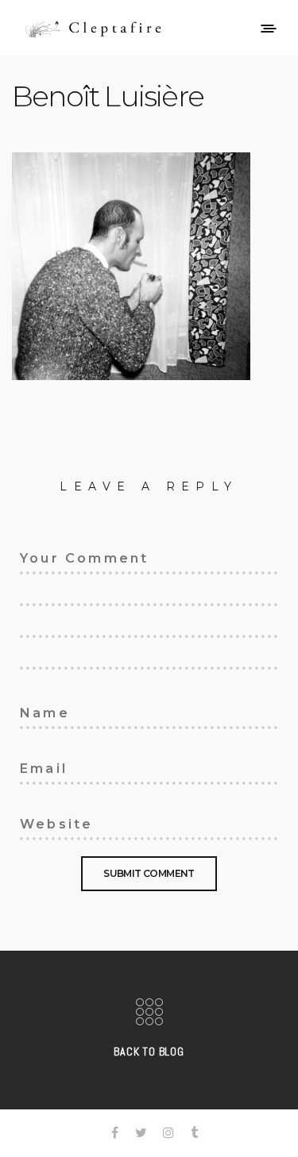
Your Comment (65, 555)
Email (36, 766)
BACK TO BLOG (149, 1051)
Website (44, 821)
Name (36, 710)
